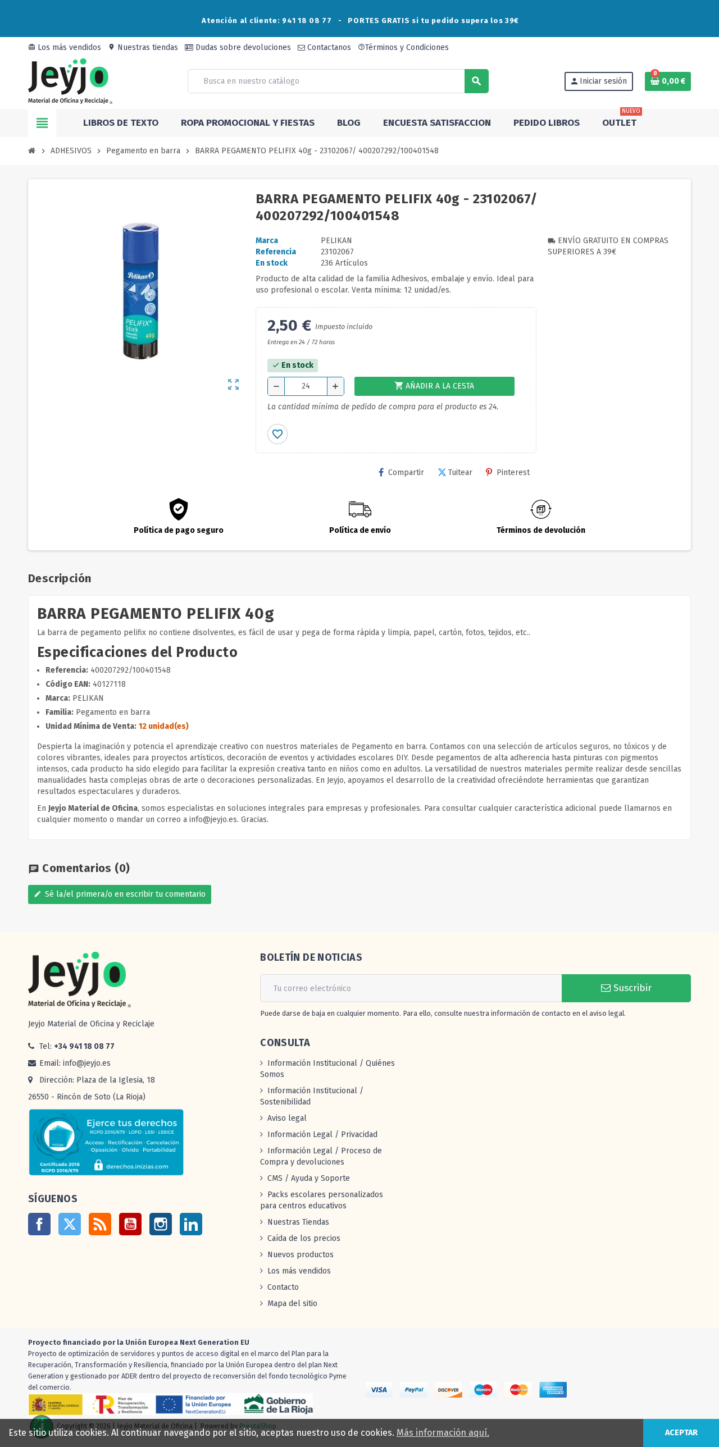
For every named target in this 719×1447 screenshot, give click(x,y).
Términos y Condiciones (403, 47)
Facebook (39, 1224)
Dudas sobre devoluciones (242, 47)
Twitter (69, 1224)
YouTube (130, 1224)
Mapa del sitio (292, 1303)
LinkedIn (191, 1224)
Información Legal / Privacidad (322, 1134)
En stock (272, 263)
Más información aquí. (443, 1432)
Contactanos (328, 47)
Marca (267, 240)
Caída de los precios (303, 1238)
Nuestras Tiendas (298, 1222)
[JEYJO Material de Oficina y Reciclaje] (70, 80)
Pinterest (513, 472)
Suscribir (631, 988)
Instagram (160, 1224)
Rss (100, 1224)
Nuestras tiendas (143, 47)
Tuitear (460, 472)
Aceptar (681, 1432)
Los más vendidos (64, 47)
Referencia (276, 252)
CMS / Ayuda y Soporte (308, 1178)
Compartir (406, 472)
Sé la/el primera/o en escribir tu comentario (120, 894)
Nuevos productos (300, 1254)
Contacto (283, 1287)
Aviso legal (287, 1118)
